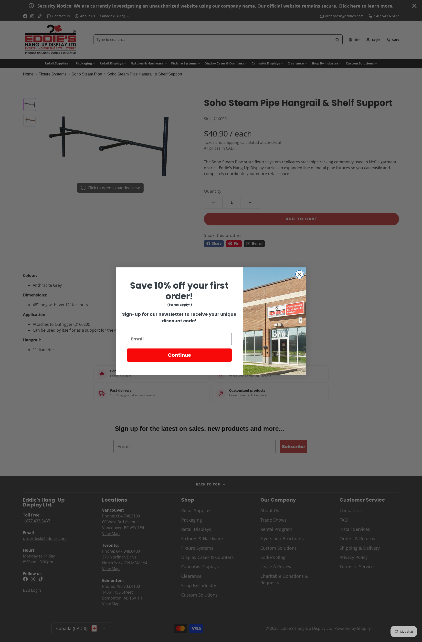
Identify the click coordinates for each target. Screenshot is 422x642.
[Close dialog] (299, 274)
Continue (179, 355)
